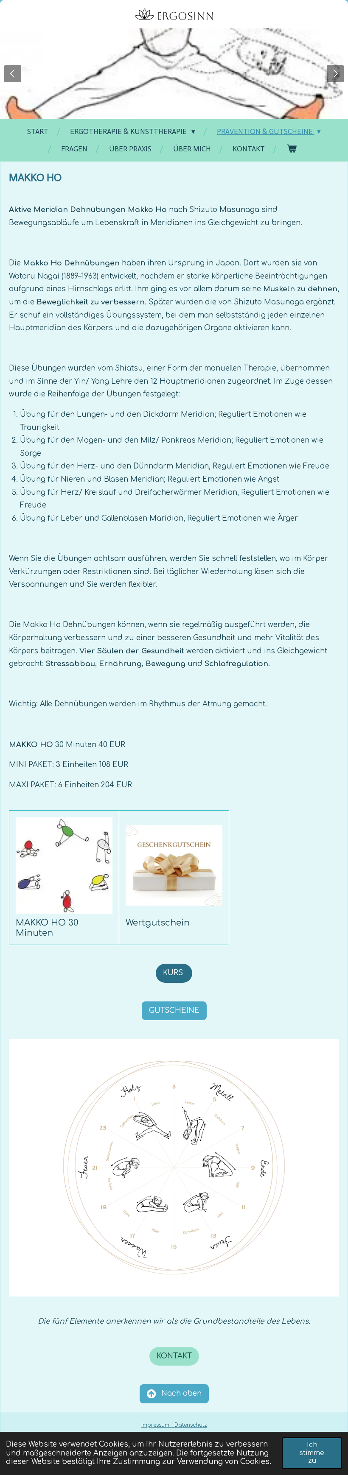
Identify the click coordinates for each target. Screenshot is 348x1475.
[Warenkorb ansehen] (292, 149)
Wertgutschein (158, 923)
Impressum (157, 1425)
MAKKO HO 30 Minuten (47, 928)
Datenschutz (190, 1425)
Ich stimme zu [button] (312, 1453)
